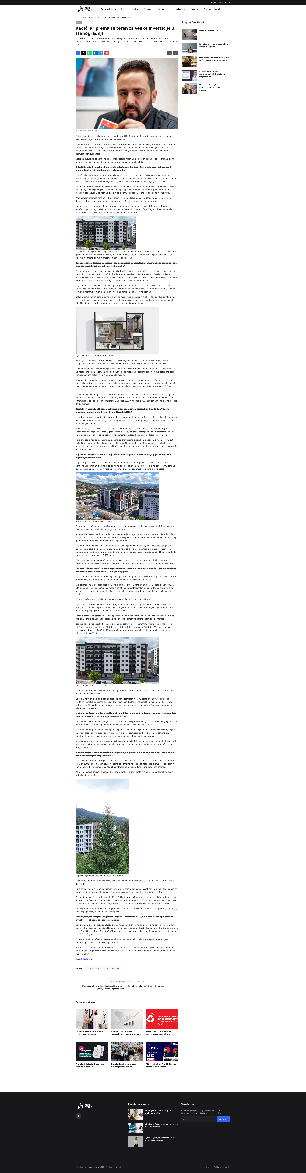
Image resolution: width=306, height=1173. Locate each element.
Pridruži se (171, 602)
